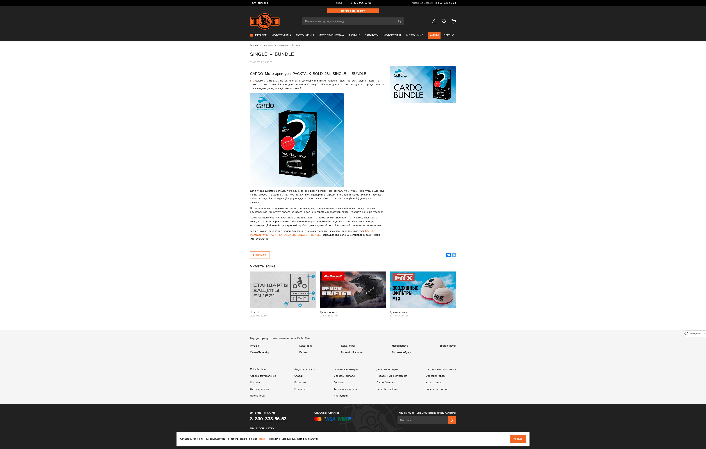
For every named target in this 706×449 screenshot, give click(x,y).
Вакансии (300, 382)
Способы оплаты (344, 376)
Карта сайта (433, 382)
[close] (704, 334)
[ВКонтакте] (448, 255)
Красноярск (348, 346)
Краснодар (305, 346)
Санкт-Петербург (260, 352)
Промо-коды (257, 396)
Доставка (339, 382)
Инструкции (341, 396)
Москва (254, 346)
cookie (261, 439)
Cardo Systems (386, 382)
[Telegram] (454, 255)
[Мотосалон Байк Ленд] (265, 21)
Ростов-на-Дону (401, 352)
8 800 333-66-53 (445, 3)
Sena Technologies (388, 389)
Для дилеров (260, 3)
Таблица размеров (345, 389)
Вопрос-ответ (302, 389)
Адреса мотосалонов (263, 376)
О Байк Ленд (258, 369)
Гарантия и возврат (346, 369)
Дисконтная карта (387, 369)
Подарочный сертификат (392, 376)
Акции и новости (304, 369)
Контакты (255, 382)
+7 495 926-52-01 (360, 3)
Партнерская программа (441, 369)
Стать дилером (259, 389)
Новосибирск (400, 346)
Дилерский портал (437, 389)
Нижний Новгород (352, 352)
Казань (303, 352)
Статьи (298, 376)
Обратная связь (435, 376)
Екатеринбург (448, 346)
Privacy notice (695, 334)
